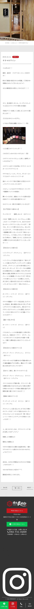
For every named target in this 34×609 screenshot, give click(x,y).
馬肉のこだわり (7, 548)
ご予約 (5, 561)
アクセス (5, 558)
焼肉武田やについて (9, 543)
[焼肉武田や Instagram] (17, 596)
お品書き (5, 550)
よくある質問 (7, 566)
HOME (7, 43)
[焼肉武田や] (17, 503)
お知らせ (14, 43)
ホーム (5, 540)
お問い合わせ (7, 564)
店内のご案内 (7, 556)
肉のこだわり (7, 545)
